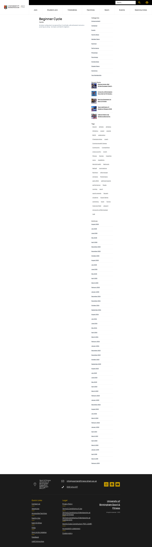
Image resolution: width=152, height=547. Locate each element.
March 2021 (94, 436)
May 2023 (94, 382)
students (95, 197)
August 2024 (95, 314)
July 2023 (94, 373)
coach (106, 139)
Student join (52, 10)
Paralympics (104, 177)
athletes (108, 127)
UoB (93, 214)
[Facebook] (112, 484)
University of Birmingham (100, 210)
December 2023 (96, 350)
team (102, 202)
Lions (94, 160)
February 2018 (95, 463)
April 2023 (94, 386)
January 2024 (95, 346)
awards (108, 131)
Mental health (96, 164)
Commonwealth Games (99, 143)
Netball (94, 168)
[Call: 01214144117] (62, 486)
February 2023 (95, 395)
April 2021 (94, 432)
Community (96, 147)
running (94, 189)
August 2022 (95, 409)
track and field (96, 206)
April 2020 (94, 441)
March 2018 (94, 459)
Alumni (94, 127)
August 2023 (95, 368)
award (102, 131)
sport (101, 189)
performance (96, 185)
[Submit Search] (139, 2)
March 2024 (94, 337)
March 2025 (94, 283)
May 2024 (94, 328)
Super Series (104, 197)
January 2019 (95, 450)
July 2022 (94, 413)
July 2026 (94, 229)
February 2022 (95, 423)
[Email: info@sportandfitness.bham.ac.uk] (62, 481)
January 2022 (95, 427)
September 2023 (96, 364)
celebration (101, 135)
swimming (95, 202)
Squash (106, 193)
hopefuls (109, 156)
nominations (103, 168)
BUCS (94, 135)
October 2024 (95, 305)
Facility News (95, 35)
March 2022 (94, 418)
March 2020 (94, 445)
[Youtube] (117, 484)
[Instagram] (106, 484)
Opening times (141, 10)
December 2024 (96, 296)
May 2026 (94, 238)
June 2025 (94, 269)
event (105, 152)
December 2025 (96, 247)
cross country (96, 152)
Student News (95, 66)
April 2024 (94, 332)
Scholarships (95, 62)
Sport (107, 10)
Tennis (108, 202)
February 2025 (95, 287)
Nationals (106, 164)
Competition (106, 147)
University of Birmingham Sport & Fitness (109, 504)
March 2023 (94, 391)
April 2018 (94, 454)
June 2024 (94, 323)
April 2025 (94, 278)
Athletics (95, 131)
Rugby (105, 185)
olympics (95, 177)
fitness (94, 156)
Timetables (72, 10)
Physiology (94, 53)
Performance (95, 48)
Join (35, 10)
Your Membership (96, 75)
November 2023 (96, 355)
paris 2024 (95, 181)
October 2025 (95, 256)
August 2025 (95, 260)
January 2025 (95, 292)
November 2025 (96, 251)
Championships (97, 139)
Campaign (94, 26)
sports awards (96, 193)
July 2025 (94, 265)
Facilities (91, 10)
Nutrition (94, 44)
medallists (101, 160)
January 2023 (95, 400)
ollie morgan (104, 172)
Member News (95, 39)
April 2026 (94, 242)
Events (122, 10)
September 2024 (96, 310)
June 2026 (94, 233)
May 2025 (94, 274)
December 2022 (96, 404)
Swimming (94, 71)
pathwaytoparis (106, 181)
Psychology (94, 57)
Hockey (101, 156)
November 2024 (96, 301)
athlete (101, 127)
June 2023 (94, 377)
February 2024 (95, 341)
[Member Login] (147, 2)
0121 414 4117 (72, 487)
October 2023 (95, 359)
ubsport (105, 206)
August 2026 (95, 224)
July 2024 (94, 319)
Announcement (95, 21)
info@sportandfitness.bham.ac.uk (82, 481)
